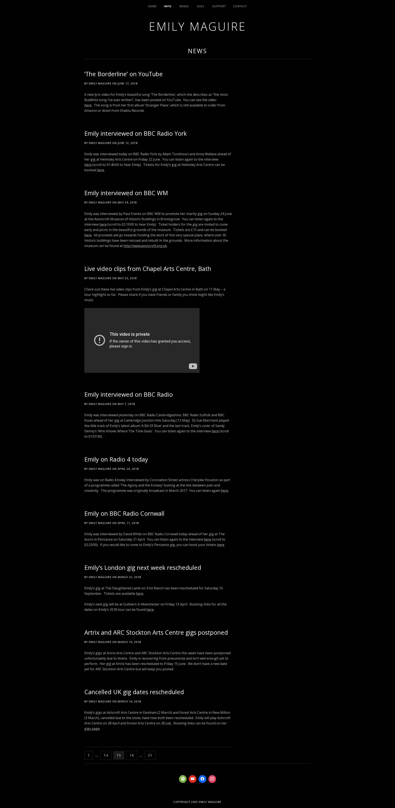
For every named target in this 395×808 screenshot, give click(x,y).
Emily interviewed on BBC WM (126, 193)
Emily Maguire (197, 26)
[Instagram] (212, 779)
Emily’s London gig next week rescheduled (142, 567)
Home (152, 6)
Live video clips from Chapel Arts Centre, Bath (147, 269)
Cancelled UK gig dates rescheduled (134, 692)
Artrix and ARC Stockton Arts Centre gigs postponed (156, 632)
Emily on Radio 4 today (116, 459)
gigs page (92, 728)
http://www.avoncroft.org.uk (145, 246)
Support (219, 6)
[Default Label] (183, 779)
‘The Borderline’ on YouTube (123, 74)
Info (168, 6)
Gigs (200, 6)
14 (107, 755)
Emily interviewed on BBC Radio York (135, 133)
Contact (240, 6)
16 (133, 755)
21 (151, 755)
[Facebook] (202, 779)
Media (184, 6)
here (88, 105)
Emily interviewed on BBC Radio (128, 394)
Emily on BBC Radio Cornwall (124, 513)
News (197, 51)
